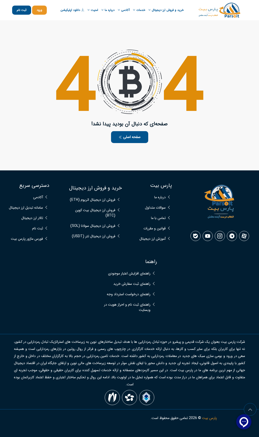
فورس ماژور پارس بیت (27, 239)
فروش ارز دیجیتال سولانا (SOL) (92, 226)
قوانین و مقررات (154, 228)
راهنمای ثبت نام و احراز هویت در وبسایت (127, 307)
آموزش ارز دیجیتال (152, 239)
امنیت (94, 10)
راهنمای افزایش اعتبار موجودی (129, 273)
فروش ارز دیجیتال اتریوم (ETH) (92, 200)
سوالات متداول (155, 207)
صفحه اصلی (131, 137)
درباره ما (109, 10)
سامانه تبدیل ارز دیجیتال (26, 207)
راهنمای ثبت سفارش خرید (131, 284)
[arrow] (250, 409)
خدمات (140, 10)
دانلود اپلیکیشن (70, 10)
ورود (39, 10)
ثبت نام (22, 10)
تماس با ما (158, 218)
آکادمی (125, 10)
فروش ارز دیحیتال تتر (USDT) (93, 236)
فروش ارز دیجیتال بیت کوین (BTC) (95, 213)
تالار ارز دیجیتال (32, 218)
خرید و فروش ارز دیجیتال (167, 10)
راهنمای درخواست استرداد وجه (128, 294)
